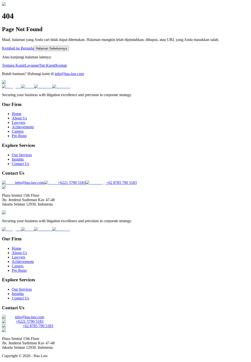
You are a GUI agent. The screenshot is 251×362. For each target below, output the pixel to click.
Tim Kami (47, 65)
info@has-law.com (69, 74)
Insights (18, 159)
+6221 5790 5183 (29, 321)
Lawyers (18, 122)
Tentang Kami (13, 65)
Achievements (23, 127)
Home (16, 114)
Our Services (22, 155)
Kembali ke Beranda (18, 48)
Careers (18, 131)
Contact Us (20, 164)
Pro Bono (19, 136)
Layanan (31, 65)
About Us (19, 118)
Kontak (61, 65)
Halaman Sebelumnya (51, 48)
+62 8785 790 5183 (38, 326)
